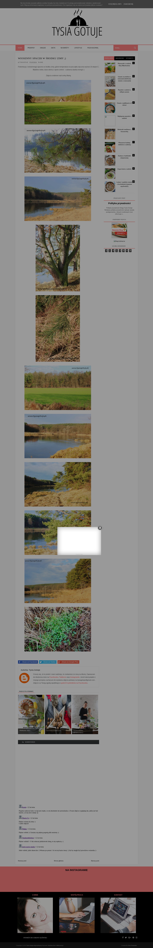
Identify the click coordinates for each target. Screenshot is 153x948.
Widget (81, 554)
